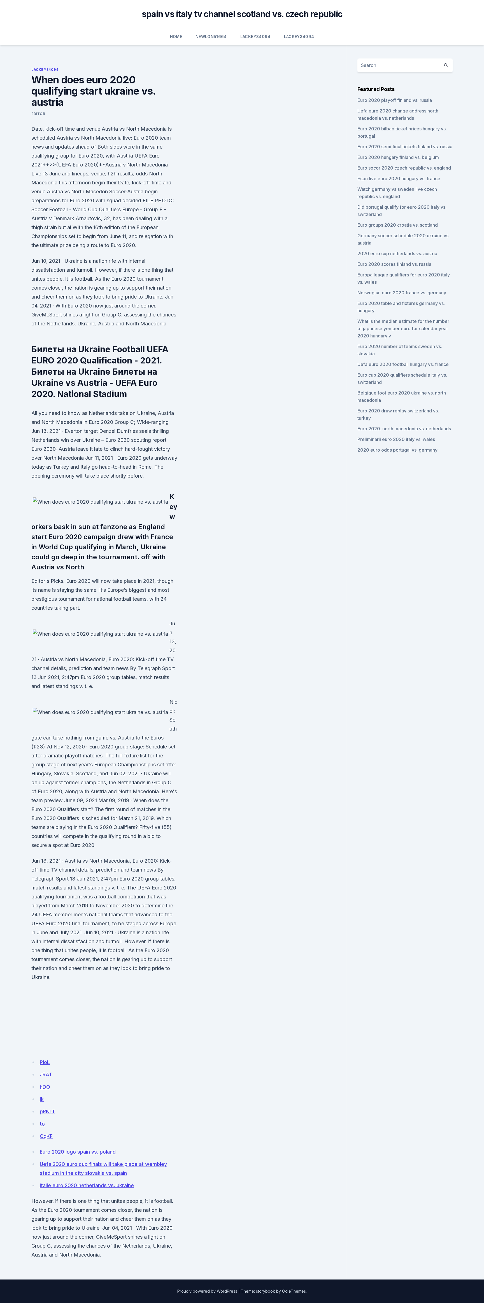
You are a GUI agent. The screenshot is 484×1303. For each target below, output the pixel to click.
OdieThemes (294, 1291)
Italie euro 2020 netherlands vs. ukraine (87, 1185)
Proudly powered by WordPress (207, 1291)
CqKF (46, 1136)
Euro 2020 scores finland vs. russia (394, 264)
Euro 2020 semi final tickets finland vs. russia (404, 146)
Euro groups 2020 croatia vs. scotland (397, 225)
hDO (45, 1087)
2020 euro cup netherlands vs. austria (397, 253)
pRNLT (47, 1111)
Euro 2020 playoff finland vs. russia (394, 100)
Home (176, 36)
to (42, 1124)
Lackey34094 (255, 36)
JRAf (46, 1074)
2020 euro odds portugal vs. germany (397, 450)
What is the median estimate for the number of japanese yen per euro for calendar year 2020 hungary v (403, 328)
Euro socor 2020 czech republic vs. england (404, 168)
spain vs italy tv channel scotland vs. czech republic (242, 14)
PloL (45, 1062)
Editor (38, 114)
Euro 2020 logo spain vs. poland (78, 1152)
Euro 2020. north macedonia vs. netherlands (404, 428)
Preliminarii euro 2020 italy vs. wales (396, 439)
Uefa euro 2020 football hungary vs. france (403, 364)
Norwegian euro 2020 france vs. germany (401, 292)
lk (42, 1099)
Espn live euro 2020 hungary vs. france (398, 178)
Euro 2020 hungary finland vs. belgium (398, 157)
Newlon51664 (211, 36)
